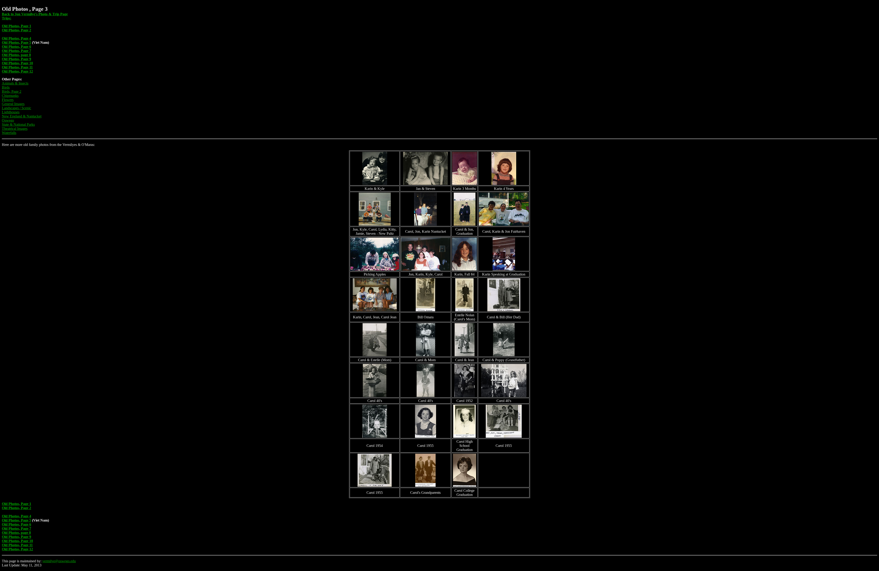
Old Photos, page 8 (16, 55)
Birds (6, 87)
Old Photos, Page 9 (16, 59)
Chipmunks (10, 96)
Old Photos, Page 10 (17, 63)
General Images (13, 104)
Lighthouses (10, 112)
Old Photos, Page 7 (16, 51)
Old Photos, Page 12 (17, 71)
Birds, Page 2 (11, 91)
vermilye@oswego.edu (59, 561)
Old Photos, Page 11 (17, 67)
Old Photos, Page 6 (16, 47)
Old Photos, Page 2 (16, 30)
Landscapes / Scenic (16, 108)
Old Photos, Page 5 (16, 42)
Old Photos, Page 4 (16, 38)
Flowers (8, 100)
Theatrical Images (14, 129)
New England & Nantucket (21, 116)
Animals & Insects (15, 83)
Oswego (8, 120)
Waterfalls (9, 133)
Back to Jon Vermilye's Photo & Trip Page (35, 14)
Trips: (6, 18)
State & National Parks (18, 124)
